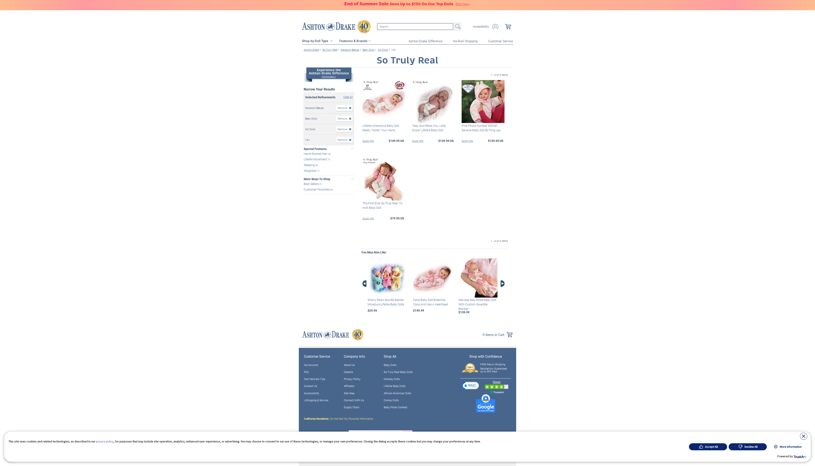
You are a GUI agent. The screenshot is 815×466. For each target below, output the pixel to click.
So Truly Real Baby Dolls (398, 372)
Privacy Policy (352, 379)
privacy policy (105, 441)
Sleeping (309, 165)
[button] (470, 385)
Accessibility (481, 26)
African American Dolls (397, 393)
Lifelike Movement (316, 159)
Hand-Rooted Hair (316, 153)
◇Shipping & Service (316, 400)
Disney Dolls (391, 400)
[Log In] (495, 26)
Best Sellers (311, 184)
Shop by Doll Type (315, 41)
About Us (349, 365)
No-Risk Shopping (465, 41)
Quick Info (368, 141)
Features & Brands (353, 41)
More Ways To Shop (317, 179)
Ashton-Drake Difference (426, 41)
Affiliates (349, 386)
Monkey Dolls (392, 379)
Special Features (315, 148)
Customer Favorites (317, 189)
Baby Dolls (390, 365)
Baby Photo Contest (395, 407)
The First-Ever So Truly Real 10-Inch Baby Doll (383, 205)
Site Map (349, 393)
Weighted (310, 171)
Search (457, 26)
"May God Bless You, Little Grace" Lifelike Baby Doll (429, 128)
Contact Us (310, 386)
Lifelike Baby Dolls (395, 386)
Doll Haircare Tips (314, 379)
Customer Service (500, 41)
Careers (348, 372)
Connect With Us (354, 400)
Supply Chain (351, 407)
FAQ (306, 372)
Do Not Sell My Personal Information (338, 419)
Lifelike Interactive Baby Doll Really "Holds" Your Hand (381, 128)
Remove (342, 108)
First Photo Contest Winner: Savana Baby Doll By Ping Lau (481, 128)
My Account (311, 365)
